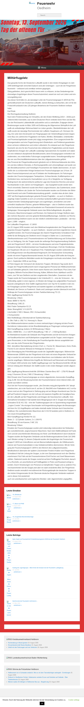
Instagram (29, 15)
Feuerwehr (46, 3)
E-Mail (34, 15)
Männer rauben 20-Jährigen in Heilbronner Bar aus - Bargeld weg (28, 682)
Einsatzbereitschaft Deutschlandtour (19, 645)
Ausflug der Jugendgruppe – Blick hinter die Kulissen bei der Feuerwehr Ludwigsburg (37, 568)
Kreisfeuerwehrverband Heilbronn (25, 639)
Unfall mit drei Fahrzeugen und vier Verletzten (22, 647)
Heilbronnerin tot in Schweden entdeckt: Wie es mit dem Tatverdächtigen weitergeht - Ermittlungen (39, 672)
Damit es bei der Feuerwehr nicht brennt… (25, 601)
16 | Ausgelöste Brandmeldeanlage (22, 517)
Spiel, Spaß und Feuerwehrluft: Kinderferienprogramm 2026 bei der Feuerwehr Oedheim (38, 539)
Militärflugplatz (18, 78)
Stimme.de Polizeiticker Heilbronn (25, 669)
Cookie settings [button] (73, 700)
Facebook (24, 15)
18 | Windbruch (16, 494)
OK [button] (42, 703)
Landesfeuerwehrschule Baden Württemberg (29, 657)
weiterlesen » (16, 499)
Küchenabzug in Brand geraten (18, 643)
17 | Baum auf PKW (18, 503)
